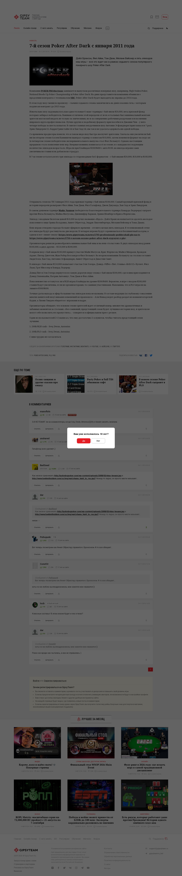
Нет (98, 441)
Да (83, 441)
